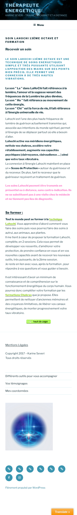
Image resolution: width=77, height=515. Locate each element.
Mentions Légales (16, 345)
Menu (40, 24)
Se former (13, 212)
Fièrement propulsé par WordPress (25, 487)
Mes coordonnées (16, 391)
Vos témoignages (16, 383)
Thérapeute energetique (23, 8)
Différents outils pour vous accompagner (31, 376)
